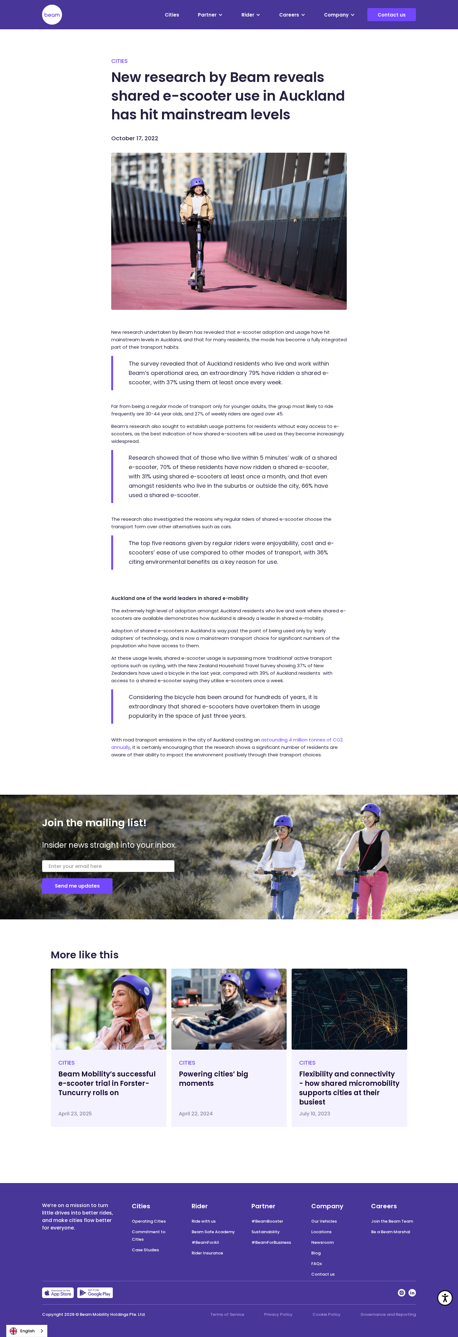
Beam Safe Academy (213, 1232)
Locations (321, 1232)
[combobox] (26, 1331)
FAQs (316, 1264)
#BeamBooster (267, 1221)
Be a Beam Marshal (390, 1232)
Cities (172, 15)
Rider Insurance (207, 1253)
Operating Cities (149, 1221)
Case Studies (145, 1250)
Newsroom (322, 1242)
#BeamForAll (205, 1242)
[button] (210, 14)
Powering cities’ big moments (213, 1078)
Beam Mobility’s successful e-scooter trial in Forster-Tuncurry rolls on (107, 1083)
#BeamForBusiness (271, 1242)
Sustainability (265, 1232)
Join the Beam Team (392, 1221)
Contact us (392, 15)
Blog (316, 1253)
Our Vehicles (324, 1221)
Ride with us (204, 1221)
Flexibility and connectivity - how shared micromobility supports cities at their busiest (349, 1088)
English (27, 1331)
